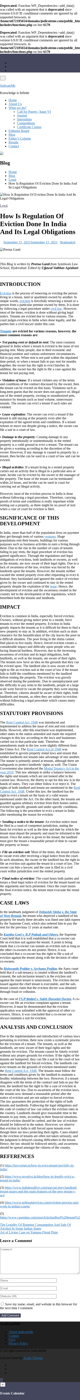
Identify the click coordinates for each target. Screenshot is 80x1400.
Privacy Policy (18, 1343)
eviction (25, 301)
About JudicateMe (21, 1332)
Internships (24, 119)
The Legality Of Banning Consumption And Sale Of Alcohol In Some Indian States (35, 1226)
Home (13, 100)
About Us (15, 104)
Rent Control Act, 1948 (22, 722)
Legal (4, 205)
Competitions (26, 123)
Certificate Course (29, 127)
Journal (22, 115)
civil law (56, 308)
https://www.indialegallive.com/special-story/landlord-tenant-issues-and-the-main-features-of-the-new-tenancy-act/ (38, 1191)
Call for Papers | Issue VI (34, 111)
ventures (50, 536)
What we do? (17, 108)
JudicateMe (7, 85)
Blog (12, 134)
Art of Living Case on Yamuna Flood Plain (29, 1232)
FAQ (12, 1339)
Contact (14, 146)
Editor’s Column (20, 138)
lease (53, 586)
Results (13, 142)
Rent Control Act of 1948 (44, 749)
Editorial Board (19, 131)
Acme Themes (33, 1358)
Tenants (6, 331)
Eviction (5, 293)
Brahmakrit (67, 242)
